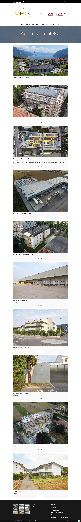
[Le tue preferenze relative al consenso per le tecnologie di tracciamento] (79, 521)
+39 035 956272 (17, 1)
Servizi (52, 24)
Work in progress (36, 24)
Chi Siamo (28, 24)
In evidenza (34, 508)
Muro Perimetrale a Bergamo (20, 393)
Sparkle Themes (37, 520)
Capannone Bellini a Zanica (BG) (22, 213)
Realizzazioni (45, 24)
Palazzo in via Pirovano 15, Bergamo (23, 158)
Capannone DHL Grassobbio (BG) (22, 300)
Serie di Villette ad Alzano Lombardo (22, 491)
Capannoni (34, 504)
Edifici (34, 506)
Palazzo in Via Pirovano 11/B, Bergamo (23, 118)
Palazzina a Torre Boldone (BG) (21, 347)
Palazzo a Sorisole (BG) (19, 445)
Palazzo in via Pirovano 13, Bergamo (23, 254)
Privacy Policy (42, 520)
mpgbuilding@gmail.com (26, 1)
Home (22, 24)
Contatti (58, 24)
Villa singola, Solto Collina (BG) (21, 77)
